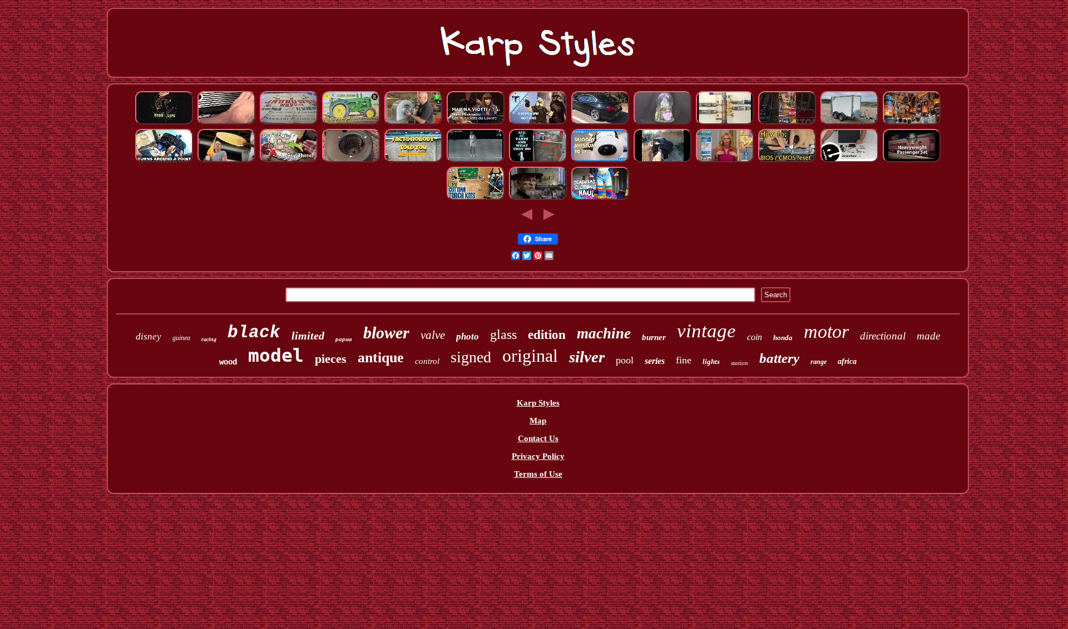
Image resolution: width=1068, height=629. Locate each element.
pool (625, 360)
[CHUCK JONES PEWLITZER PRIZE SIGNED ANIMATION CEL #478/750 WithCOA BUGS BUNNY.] (538, 198)
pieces (331, 359)
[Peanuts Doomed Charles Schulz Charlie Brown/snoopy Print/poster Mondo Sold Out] (600, 160)
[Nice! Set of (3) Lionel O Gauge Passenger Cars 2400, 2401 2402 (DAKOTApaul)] (912, 160)
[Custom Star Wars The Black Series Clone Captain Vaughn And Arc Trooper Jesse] (538, 122)
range (818, 362)
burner (654, 337)
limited (307, 336)
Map (538, 420)
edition (547, 335)
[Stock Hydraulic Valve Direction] (725, 122)
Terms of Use (538, 474)
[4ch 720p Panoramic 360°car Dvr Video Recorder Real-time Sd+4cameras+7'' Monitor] (849, 160)
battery (779, 358)
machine (604, 333)
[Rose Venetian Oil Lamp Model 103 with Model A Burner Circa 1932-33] (912, 122)
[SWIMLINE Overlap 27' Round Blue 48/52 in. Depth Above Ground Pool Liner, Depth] (413, 160)
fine (683, 360)
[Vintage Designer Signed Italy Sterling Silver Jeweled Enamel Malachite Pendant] (725, 160)
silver (587, 357)
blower (386, 332)
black (254, 332)
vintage (706, 331)
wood (228, 361)
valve (433, 335)
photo (467, 336)
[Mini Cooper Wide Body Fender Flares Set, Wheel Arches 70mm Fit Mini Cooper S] (662, 160)
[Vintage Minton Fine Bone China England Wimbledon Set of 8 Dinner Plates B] (476, 160)
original (530, 356)
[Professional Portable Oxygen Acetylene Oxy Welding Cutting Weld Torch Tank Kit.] (476, 198)
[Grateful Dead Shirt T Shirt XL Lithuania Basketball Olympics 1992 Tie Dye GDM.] (600, 198)
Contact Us (538, 438)
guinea (181, 338)
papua (343, 339)
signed (471, 357)
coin (754, 337)
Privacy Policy (538, 456)
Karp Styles (538, 402)
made (928, 336)
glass (503, 334)
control (427, 361)
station (739, 363)
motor (826, 331)
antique (381, 358)
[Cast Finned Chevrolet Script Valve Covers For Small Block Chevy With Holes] (226, 122)
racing (208, 339)
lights (711, 361)
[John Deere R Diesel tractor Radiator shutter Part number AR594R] (351, 122)
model (276, 355)
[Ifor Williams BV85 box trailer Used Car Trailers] (849, 122)
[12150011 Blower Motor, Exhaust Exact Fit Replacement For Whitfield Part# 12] (351, 160)
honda (783, 337)
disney (148, 336)
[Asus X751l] (787, 160)
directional (883, 336)
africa (847, 361)
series (655, 361)
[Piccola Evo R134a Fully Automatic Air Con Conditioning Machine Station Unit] (538, 160)
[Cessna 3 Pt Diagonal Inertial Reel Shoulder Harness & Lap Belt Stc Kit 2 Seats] (164, 160)
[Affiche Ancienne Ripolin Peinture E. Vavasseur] (289, 122)
